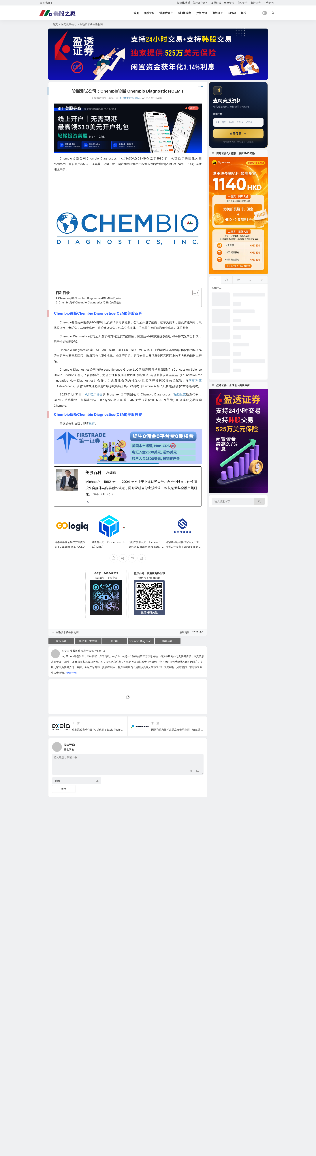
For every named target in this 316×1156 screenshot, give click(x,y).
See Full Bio (101, 494)
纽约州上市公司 (88, 641)
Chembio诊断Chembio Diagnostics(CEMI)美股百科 (89, 298)
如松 (243, 13)
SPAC (232, 13)
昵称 (57, 780)
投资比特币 (183, 2)
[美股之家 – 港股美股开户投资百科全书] (57, 13)
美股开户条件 (200, 2)
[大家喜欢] (226, 280)
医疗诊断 (61, 641)
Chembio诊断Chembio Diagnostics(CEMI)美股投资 (90, 302)
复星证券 (216, 2)
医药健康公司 (68, 24)
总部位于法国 (93, 394)
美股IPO (149, 13)
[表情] (191, 771)
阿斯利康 (195, 380)
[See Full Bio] (112, 494)
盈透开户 (217, 13)
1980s (114, 641)
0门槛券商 (184, 13)
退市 (92, 423)
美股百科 (75, 650)
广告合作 (269, 2)
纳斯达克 (180, 394)
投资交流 (201, 13)
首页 (136, 13)
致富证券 (229, 2)
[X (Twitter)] (87, 502)
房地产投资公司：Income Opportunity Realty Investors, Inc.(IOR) (146, 547)
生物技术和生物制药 (91, 24)
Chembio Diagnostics (141, 641)
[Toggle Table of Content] (194, 293)
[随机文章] (262, 280)
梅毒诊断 (167, 641)
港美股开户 (166, 13)
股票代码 (217, 114)
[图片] (198, 771)
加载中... (59, 705)
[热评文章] (250, 280)
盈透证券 (256, 2)
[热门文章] (238, 280)
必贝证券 (242, 2)
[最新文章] (215, 280)
